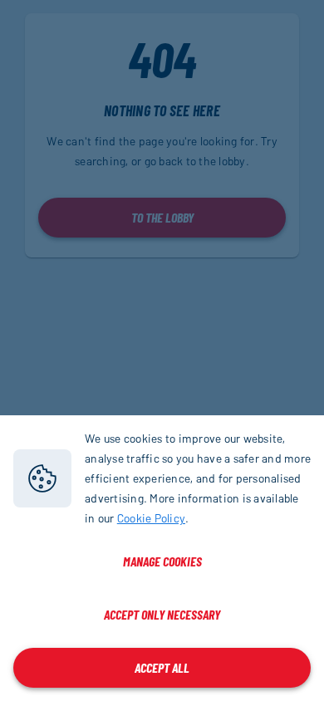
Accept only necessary (162, 614)
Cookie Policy (151, 518)
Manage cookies (162, 561)
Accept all (162, 667)
